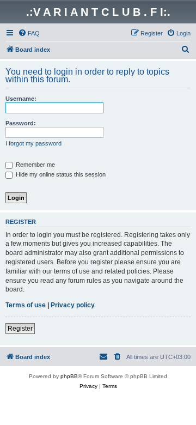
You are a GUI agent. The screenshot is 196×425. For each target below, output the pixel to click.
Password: (20, 123)
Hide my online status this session (60, 174)
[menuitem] (29, 33)
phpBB (69, 376)
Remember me (34, 164)
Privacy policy (73, 305)
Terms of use (25, 305)
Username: (20, 98)
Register (20, 328)
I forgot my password (33, 143)
